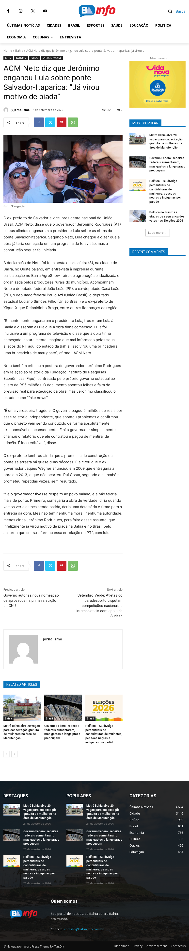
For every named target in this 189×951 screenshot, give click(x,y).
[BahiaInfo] (97, 11)
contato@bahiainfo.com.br (84, 929)
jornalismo (22, 110)
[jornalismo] (6, 109)
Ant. (179, 83)
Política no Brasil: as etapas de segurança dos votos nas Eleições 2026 (167, 216)
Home (7, 51)
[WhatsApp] (73, 122)
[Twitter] (33, 11)
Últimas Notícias (52, 57)
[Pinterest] (61, 122)
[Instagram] (21, 11)
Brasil (49, 718)
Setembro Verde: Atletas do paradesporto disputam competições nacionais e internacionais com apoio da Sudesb (100, 605)
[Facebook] (8, 11)
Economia (21, 57)
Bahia (19, 51)
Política (35, 57)
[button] (175, 11)
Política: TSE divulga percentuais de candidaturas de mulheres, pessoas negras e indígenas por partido (103, 734)
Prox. (135, 83)
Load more (156, 233)
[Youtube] (45, 11)
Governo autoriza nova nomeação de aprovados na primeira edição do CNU (31, 600)
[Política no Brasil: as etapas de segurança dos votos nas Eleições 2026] (137, 216)
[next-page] (14, 754)
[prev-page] (6, 754)
